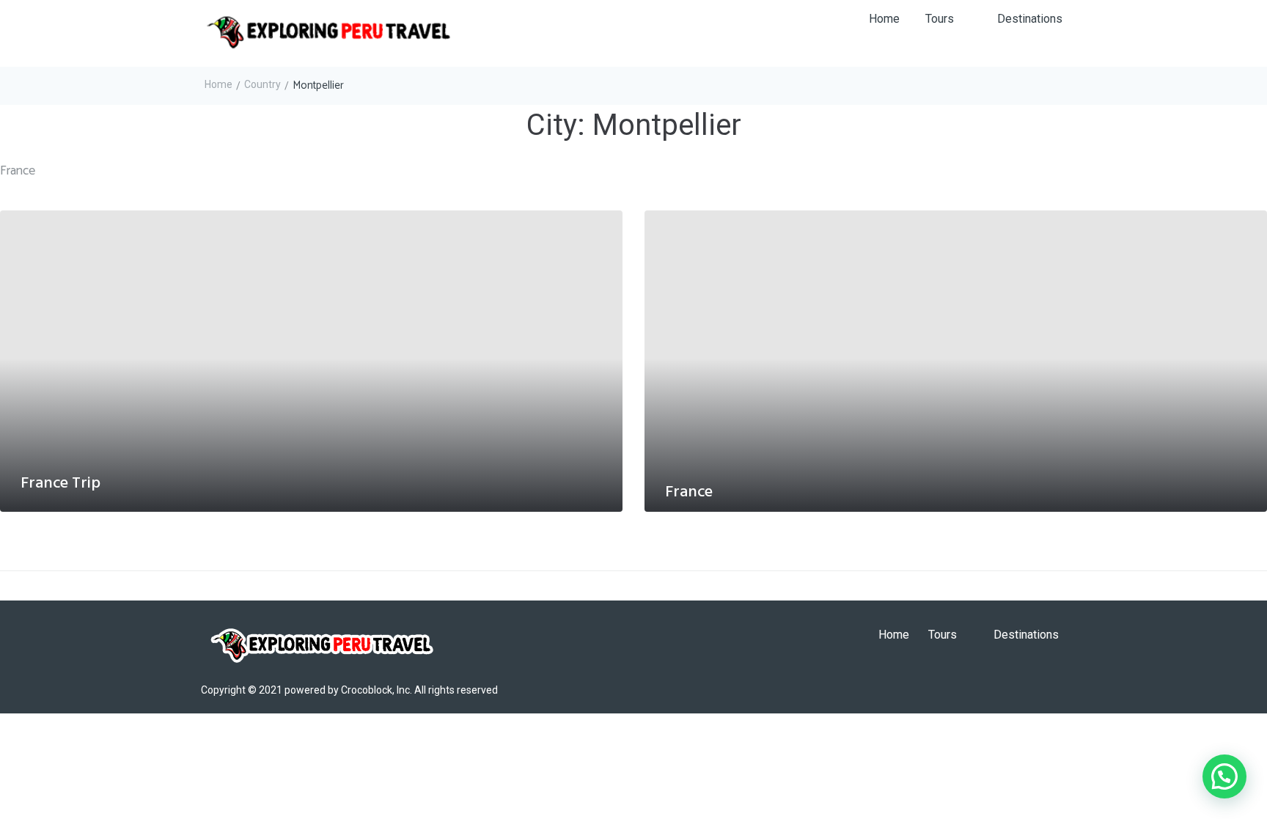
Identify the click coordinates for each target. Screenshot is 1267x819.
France (689, 492)
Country (262, 84)
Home (218, 84)
